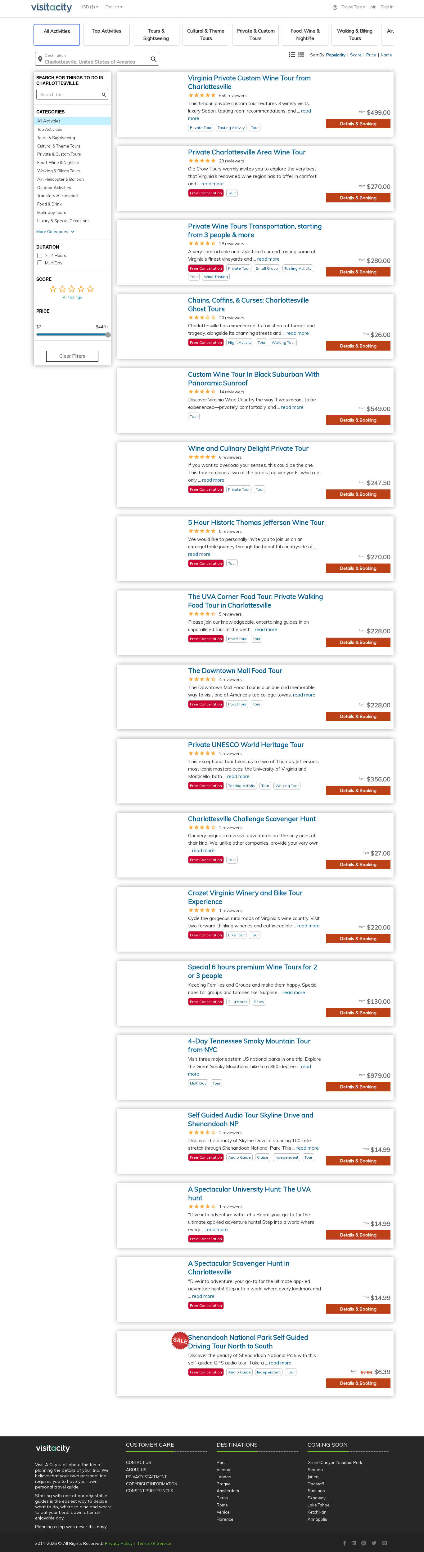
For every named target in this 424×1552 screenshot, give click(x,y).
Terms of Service (154, 1543)
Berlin (222, 1497)
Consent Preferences (149, 1490)
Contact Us (138, 1462)
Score (356, 54)
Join (373, 6)
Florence (225, 1519)
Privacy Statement (146, 1476)
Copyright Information (151, 1483)
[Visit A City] (53, 1448)
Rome (222, 1504)
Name (386, 54)
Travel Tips (352, 6)
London (224, 1476)
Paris (222, 1462)
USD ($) (88, 6)
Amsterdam (228, 1490)
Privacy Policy (119, 1543)
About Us (136, 1469)
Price (371, 54)
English (113, 6)
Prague (224, 1483)
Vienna (223, 1469)
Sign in (387, 6)
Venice (223, 1512)
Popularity (335, 54)
